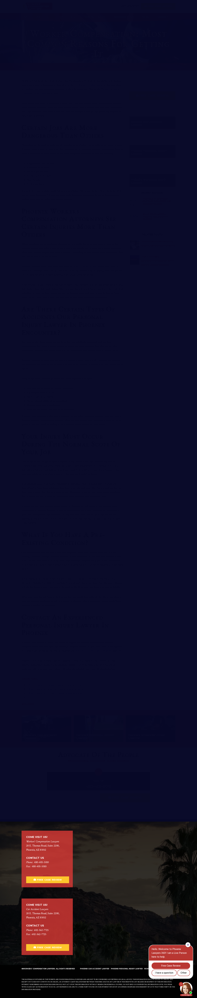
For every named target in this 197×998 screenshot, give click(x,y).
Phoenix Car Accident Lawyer (94, 969)
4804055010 (41, 862)
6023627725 (41, 930)
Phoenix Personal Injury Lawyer (127, 969)
